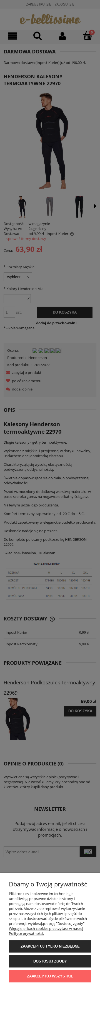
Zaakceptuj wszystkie (50, 976)
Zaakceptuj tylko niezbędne (50, 946)
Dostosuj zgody (50, 961)
